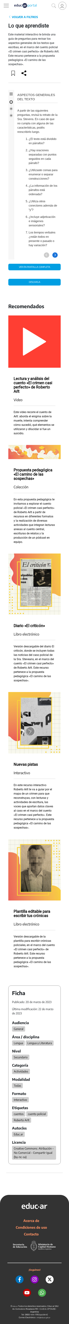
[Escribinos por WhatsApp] (42, 1292)
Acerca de (31, 1220)
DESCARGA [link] (34, 282)
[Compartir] (24, 73)
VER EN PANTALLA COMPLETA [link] (34, 267)
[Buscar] (53, 5)
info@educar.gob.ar (43, 1318)
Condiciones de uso (31, 1227)
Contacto (31, 1234)
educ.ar (15, 1306)
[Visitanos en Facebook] (19, 1279)
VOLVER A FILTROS (24, 17)
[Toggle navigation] (3, 2)
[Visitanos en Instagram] (34, 1279)
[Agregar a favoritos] (13, 73)
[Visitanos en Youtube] (27, 1292)
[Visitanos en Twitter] (49, 1279)
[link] (62, 6)
